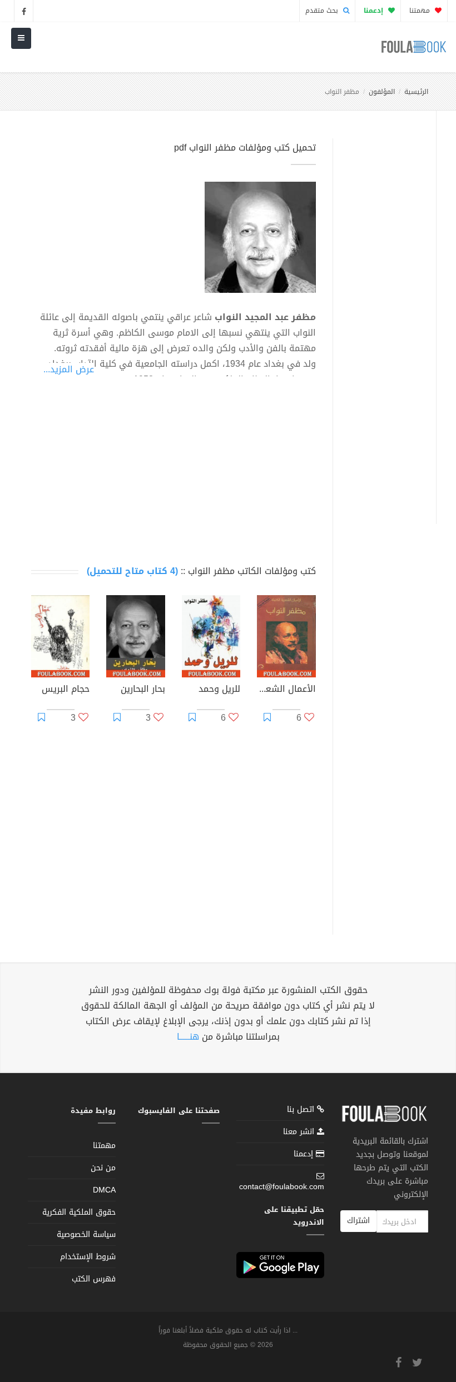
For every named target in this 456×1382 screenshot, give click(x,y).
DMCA (104, 1190)
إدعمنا (305, 1153)
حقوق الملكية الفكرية (79, 1212)
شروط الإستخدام (88, 1256)
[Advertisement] (381, 318)
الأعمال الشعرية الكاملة (286, 690)
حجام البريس (66, 690)
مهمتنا (420, 10)
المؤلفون (382, 92)
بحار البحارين (143, 690)
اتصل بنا (302, 1110)
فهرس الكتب (94, 1278)
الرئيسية (416, 92)
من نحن (103, 1167)
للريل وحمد (219, 690)
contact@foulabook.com (281, 1186)
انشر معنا (300, 1131)
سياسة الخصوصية (86, 1234)
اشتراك (358, 1220)
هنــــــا (188, 1036)
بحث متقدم (322, 10)
